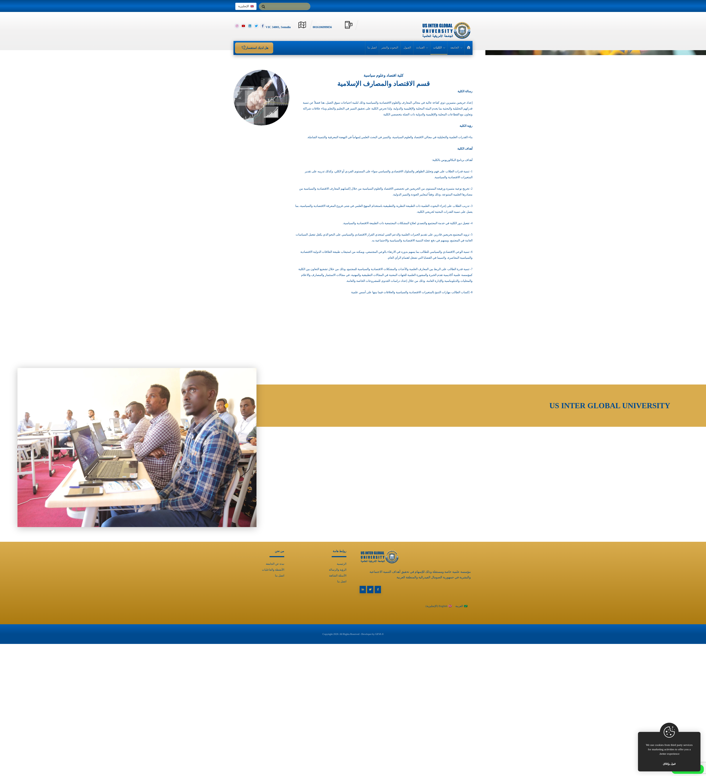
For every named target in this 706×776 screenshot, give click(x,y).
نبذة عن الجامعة (275, 563)
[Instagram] (237, 26)
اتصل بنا (341, 581)
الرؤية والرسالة (337, 569)
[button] (263, 5)
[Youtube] (243, 26)
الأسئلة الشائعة (337, 575)
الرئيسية (341, 563)
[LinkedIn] (250, 26)
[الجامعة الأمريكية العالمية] (445, 30)
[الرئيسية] (469, 48)
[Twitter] (256, 26)
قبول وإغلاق (669, 763)
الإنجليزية (243, 6)
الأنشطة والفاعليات (273, 569)
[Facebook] (263, 26)
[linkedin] (363, 589)
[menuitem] (461, 606)
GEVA (378, 634)
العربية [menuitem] (459, 606)
